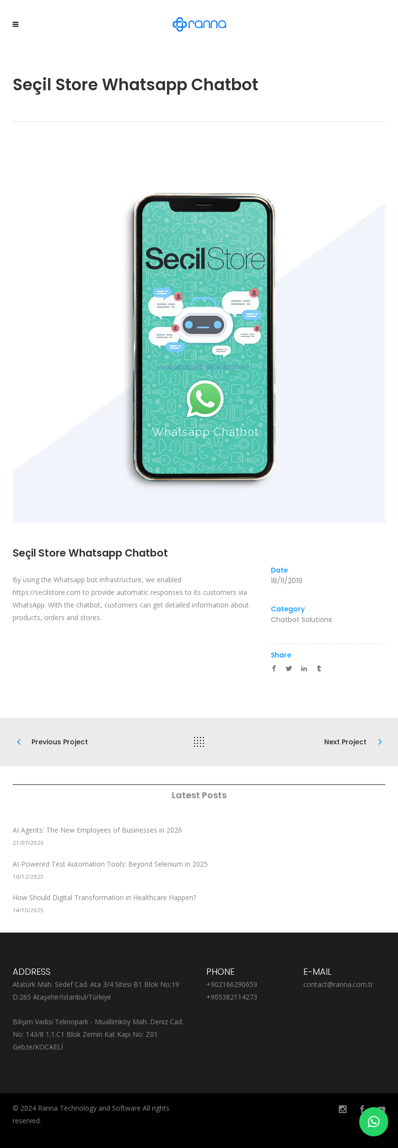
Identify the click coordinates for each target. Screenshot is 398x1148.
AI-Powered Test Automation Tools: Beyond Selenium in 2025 (110, 864)
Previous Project (60, 742)
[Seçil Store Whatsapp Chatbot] (199, 336)
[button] (373, 1121)
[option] (199, 336)
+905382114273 (231, 996)
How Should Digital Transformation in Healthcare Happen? (104, 897)
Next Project (345, 742)
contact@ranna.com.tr (338, 984)
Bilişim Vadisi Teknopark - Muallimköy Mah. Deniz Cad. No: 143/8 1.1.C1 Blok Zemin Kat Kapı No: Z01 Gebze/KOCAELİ (98, 1034)
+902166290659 (231, 984)
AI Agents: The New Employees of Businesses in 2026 (97, 830)
